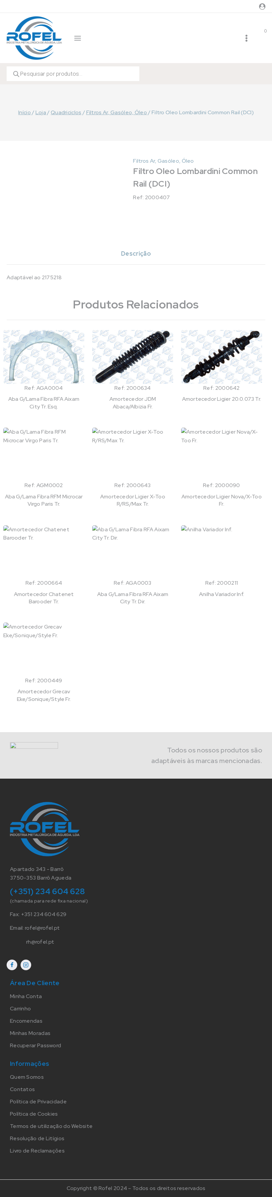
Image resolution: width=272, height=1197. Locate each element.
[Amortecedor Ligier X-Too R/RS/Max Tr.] (132, 454)
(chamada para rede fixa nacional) (49, 901)
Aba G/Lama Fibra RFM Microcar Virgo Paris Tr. (44, 500)
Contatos (22, 1089)
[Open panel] (77, 38)
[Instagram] (26, 965)
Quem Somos (27, 1076)
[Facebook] (12, 965)
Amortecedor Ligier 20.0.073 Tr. (221, 398)
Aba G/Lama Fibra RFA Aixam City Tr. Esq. (43, 402)
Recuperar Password (35, 1045)
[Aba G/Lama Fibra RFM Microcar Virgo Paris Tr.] (43, 454)
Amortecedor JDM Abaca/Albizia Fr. (132, 402)
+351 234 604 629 (44, 914)
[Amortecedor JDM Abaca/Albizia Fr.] (132, 357)
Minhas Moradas (30, 1033)
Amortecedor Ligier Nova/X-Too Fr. (221, 500)
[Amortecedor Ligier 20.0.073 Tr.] (221, 357)
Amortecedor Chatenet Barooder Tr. (44, 598)
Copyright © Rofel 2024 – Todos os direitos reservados (136, 1188)
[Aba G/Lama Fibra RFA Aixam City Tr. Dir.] (132, 552)
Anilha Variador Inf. (221, 594)
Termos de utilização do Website (51, 1126)
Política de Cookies (34, 1113)
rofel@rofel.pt (42, 927)
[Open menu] (246, 38)
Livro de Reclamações (37, 1150)
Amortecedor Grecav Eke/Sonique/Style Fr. (44, 695)
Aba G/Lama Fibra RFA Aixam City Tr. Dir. (132, 598)
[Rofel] (34, 37)
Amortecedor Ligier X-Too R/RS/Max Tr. (132, 500)
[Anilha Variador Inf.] (221, 552)
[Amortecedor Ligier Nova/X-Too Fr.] (221, 454)
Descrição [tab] (136, 253)
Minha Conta (26, 996)
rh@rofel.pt (40, 941)
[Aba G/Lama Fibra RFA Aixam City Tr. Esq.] (43, 357)
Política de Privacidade (38, 1101)
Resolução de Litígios (37, 1138)
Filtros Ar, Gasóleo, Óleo (163, 160)
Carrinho (20, 1008)
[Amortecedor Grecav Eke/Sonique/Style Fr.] (43, 649)
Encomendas (26, 1020)
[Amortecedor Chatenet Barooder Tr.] (43, 552)
